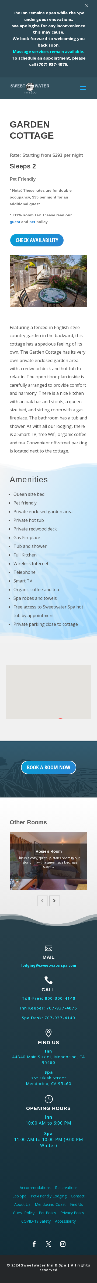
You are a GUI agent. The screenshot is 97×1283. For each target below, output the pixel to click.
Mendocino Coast (50, 1204)
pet (32, 222)
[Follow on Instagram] (63, 1244)
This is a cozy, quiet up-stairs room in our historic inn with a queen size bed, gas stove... (48, 862)
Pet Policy (47, 1212)
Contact (78, 1196)
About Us (22, 1204)
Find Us (76, 1204)
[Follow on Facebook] (34, 1244)
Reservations (66, 1187)
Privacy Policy (72, 1212)
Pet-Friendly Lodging (49, 1196)
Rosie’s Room (49, 851)
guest (15, 222)
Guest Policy (23, 1212)
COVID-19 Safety (36, 1221)
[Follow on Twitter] (49, 1244)
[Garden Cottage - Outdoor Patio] (48, 307)
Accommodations (35, 1187)
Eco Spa (19, 1196)
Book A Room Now (48, 767)
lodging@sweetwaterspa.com (48, 965)
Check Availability (37, 240)
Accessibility (65, 1221)
